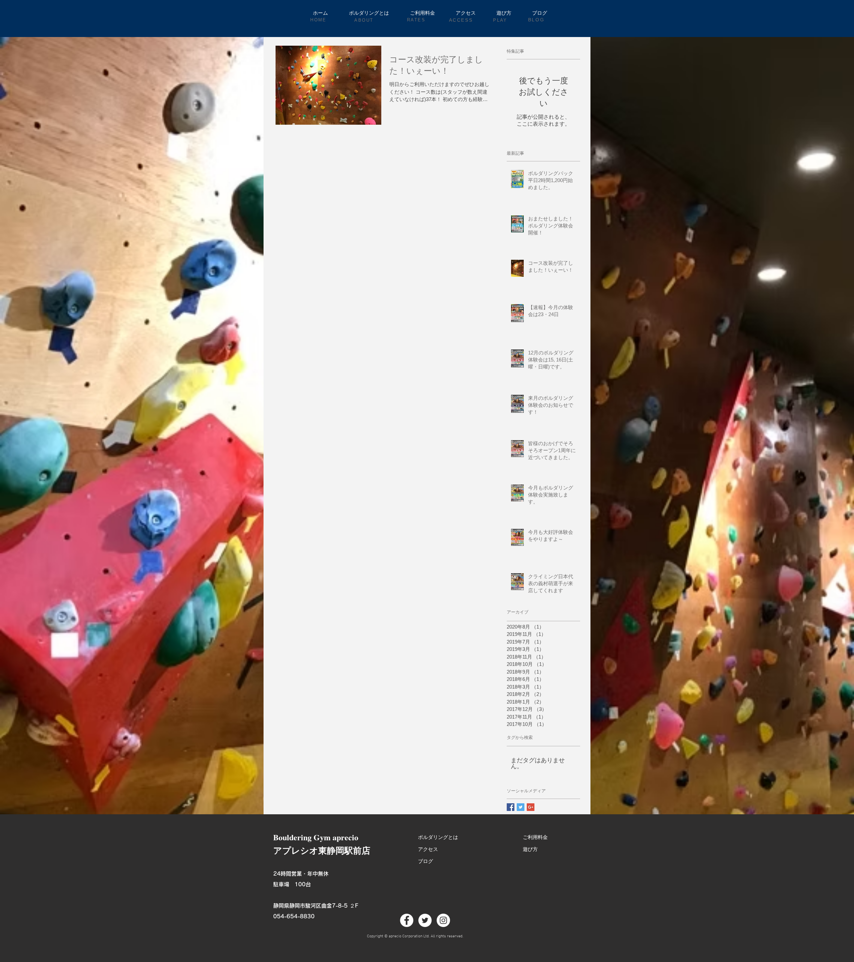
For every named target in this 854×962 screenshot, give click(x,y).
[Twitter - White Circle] (425, 920)
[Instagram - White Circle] (443, 920)
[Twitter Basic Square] (520, 807)
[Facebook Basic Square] (510, 807)
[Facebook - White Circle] (406, 920)
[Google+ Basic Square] (530, 807)
